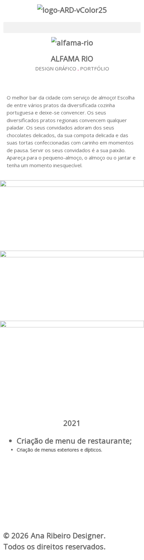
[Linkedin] (72, 501)
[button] (72, 27)
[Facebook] (72, 471)
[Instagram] (72, 486)
